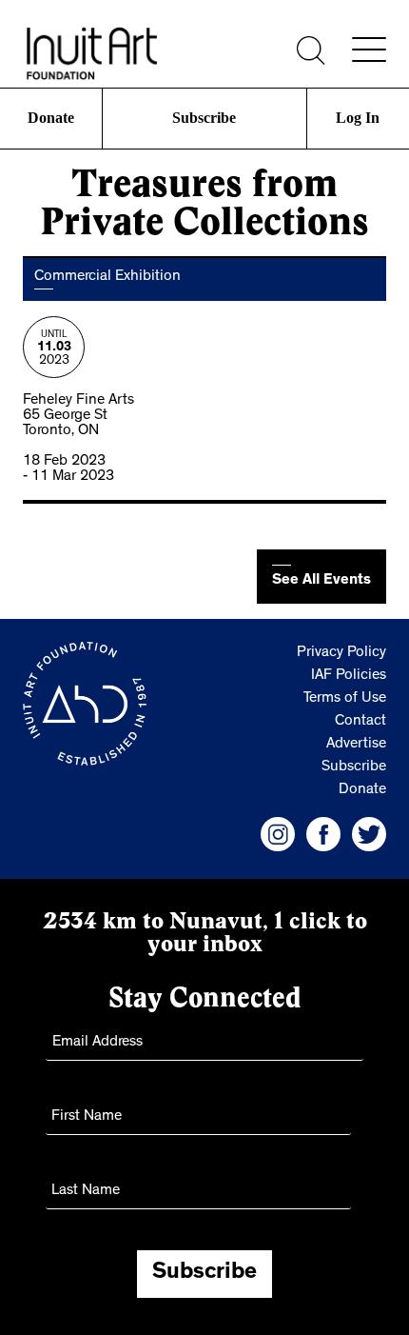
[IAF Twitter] (369, 834)
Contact (360, 721)
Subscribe (204, 118)
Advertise (356, 744)
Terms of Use (344, 699)
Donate (50, 118)
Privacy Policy (341, 653)
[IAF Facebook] (323, 834)
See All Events (321, 580)
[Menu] (369, 49)
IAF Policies (348, 676)
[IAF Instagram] (278, 834)
